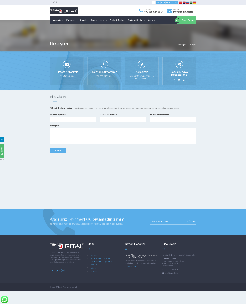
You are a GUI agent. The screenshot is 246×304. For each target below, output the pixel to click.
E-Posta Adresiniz (108, 115)
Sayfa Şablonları (135, 20)
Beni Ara (192, 221)
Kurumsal (70, 20)
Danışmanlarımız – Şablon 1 (100, 258)
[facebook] (51, 2)
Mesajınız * (55, 126)
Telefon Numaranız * (160, 115)
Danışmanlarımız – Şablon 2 (101, 262)
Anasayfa (57, 20)
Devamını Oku (130, 267)
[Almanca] (194, 2)
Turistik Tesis (116, 20)
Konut (83, 20)
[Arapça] (191, 2)
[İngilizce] (184, 2)
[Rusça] (187, 2)
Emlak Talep (187, 20)
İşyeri (102, 20)
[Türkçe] (181, 2)
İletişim (151, 20)
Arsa (93, 20)
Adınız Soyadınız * (58, 115)
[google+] (57, 2)
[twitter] (54, 2)
